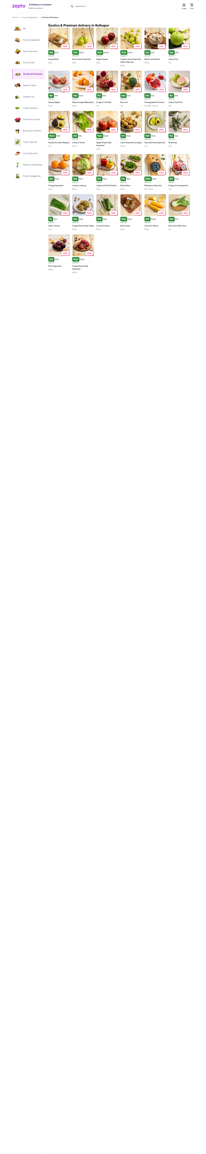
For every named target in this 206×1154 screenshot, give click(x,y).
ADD (65, 46)
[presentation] (20, 17)
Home (15, 17)
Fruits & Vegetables (30, 17)
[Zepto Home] (18, 6)
